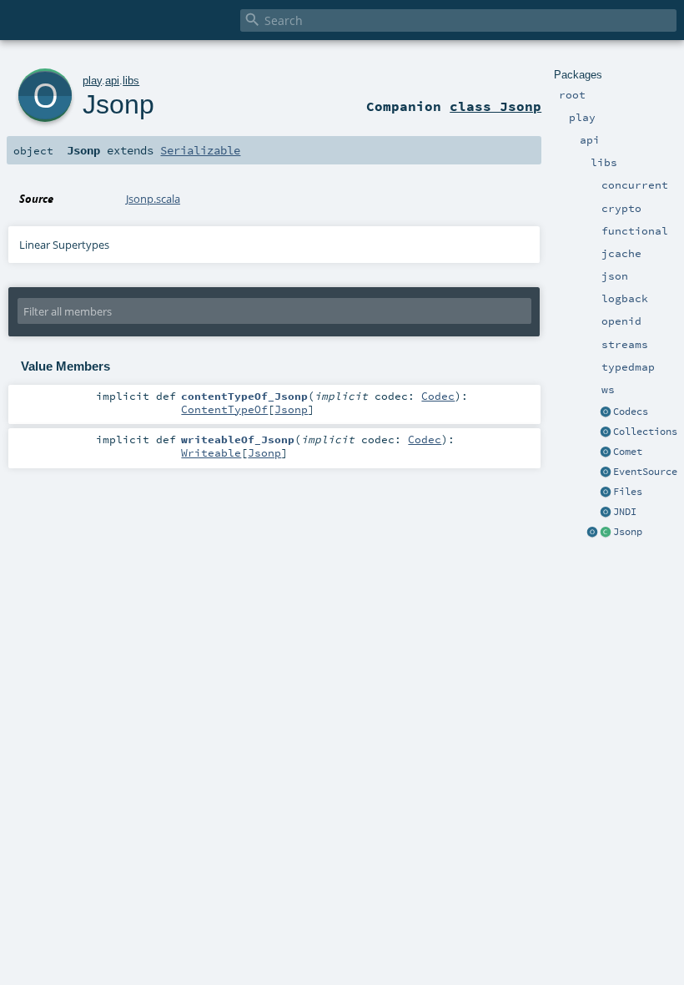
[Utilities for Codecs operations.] (605, 412)
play (92, 80)
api (112, 80)
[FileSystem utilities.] (605, 492)
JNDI (624, 512)
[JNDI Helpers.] (605, 512)
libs (131, 80)
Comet (627, 451)
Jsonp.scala (153, 198)
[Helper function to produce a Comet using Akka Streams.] (605, 452)
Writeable (211, 452)
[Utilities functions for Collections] (605, 432)
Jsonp (627, 532)
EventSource (645, 471)
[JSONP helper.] (605, 532)
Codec (438, 395)
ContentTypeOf (224, 409)
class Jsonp (495, 106)
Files (627, 492)
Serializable (200, 150)
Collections (645, 431)
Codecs (630, 411)
